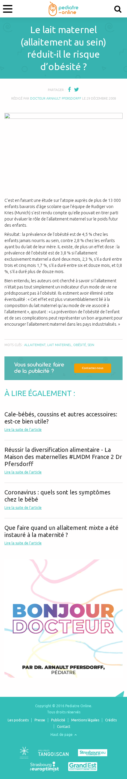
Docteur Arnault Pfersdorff (55, 98)
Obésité (79, 345)
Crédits (111, 720)
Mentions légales (85, 720)
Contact (63, 726)
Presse (40, 720)
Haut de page (62, 734)
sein (91, 345)
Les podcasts (18, 720)
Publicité (58, 720)
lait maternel (59, 345)
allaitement (34, 345)
